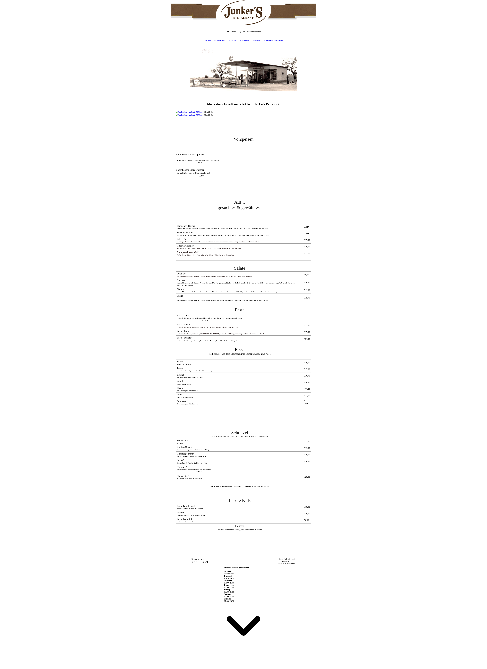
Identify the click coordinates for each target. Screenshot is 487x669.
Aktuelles (256, 41)
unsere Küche (219, 41)
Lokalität (232, 41)
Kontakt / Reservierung (273, 41)
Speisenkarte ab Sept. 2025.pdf (190, 112)
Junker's (207, 41)
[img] (243, 12)
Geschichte (244, 41)
